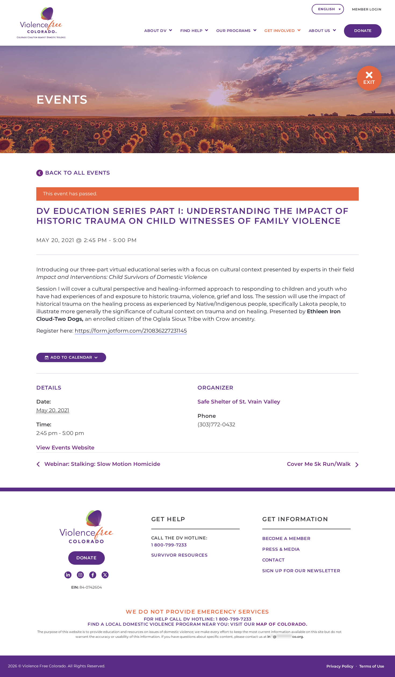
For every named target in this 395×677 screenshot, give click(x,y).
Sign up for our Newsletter (301, 570)
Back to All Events (77, 173)
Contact (273, 560)
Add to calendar (71, 357)
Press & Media (281, 549)
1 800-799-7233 (169, 545)
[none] (328, 9)
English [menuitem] (326, 9)
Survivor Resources (179, 555)
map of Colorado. (281, 624)
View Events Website (65, 447)
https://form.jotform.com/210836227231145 (131, 330)
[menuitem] (328, 9)
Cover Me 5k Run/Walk (319, 464)
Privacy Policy (339, 666)
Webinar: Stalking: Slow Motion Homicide (102, 464)
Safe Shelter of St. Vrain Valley (239, 401)
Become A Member (286, 538)
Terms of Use (371, 666)
